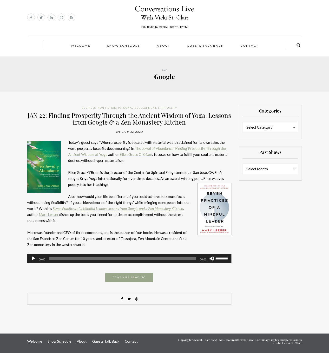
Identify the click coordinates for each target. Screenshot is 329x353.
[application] (129, 258)
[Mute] (211, 258)
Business (89, 107)
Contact (249, 45)
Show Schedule (123, 45)
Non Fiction (107, 107)
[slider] (222, 258)
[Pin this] (136, 299)
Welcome (80, 45)
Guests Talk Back (205, 45)
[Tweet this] (129, 299)
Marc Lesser (49, 214)
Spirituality (167, 107)
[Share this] (122, 299)
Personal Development (137, 107)
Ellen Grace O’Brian (135, 154)
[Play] (33, 258)
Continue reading (129, 277)
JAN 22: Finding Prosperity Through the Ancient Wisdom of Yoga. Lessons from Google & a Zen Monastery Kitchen (129, 118)
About (163, 45)
